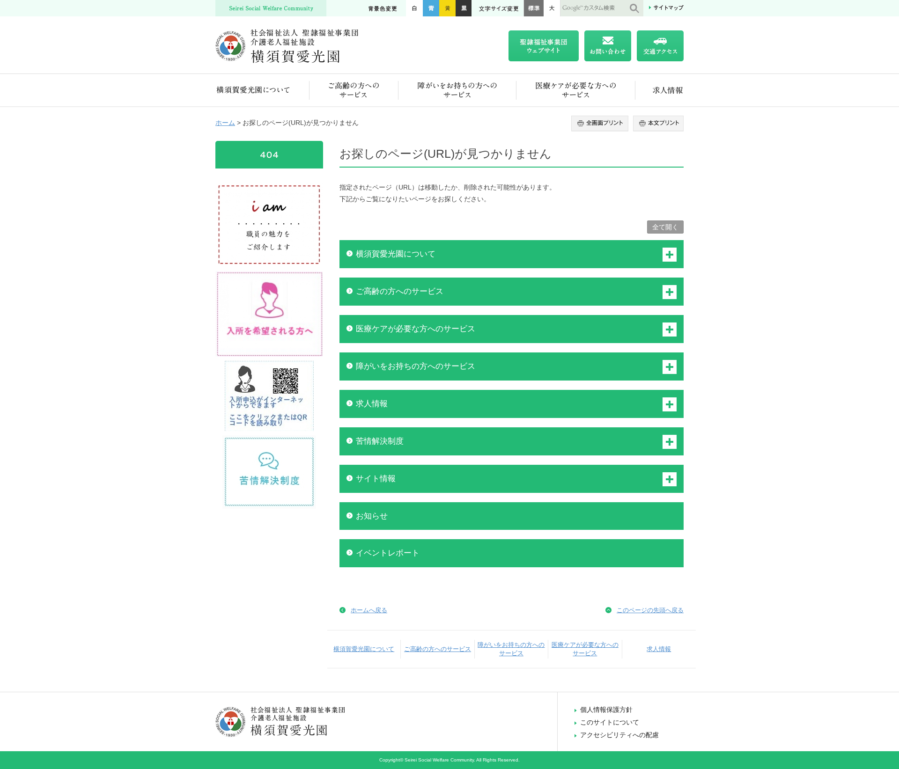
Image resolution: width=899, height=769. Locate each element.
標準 (533, 8)
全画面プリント (601, 124)
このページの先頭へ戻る (650, 610)
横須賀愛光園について (262, 90)
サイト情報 (376, 478)
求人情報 (659, 90)
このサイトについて (609, 722)
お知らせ (372, 516)
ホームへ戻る (369, 610)
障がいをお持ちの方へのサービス (457, 90)
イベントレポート (388, 553)
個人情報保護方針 (606, 709)
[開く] (670, 255)
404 (269, 154)
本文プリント (657, 124)
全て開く (665, 227)
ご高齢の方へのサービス (353, 90)
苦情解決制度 (380, 441)
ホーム (225, 122)
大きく (552, 8)
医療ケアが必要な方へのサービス (575, 90)
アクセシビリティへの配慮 (619, 735)
